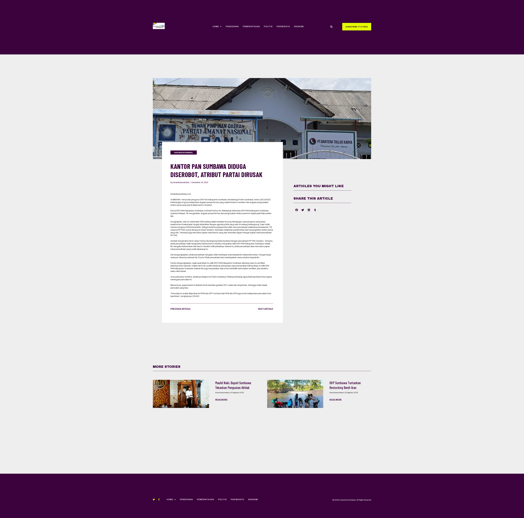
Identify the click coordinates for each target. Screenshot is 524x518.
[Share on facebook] (297, 210)
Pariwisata (283, 27)
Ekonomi (299, 27)
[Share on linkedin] (309, 210)
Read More (221, 400)
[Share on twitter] (303, 210)
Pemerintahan (251, 27)
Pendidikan (232, 27)
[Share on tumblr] (315, 210)
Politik (268, 27)
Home (216, 27)
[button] (356, 26)
